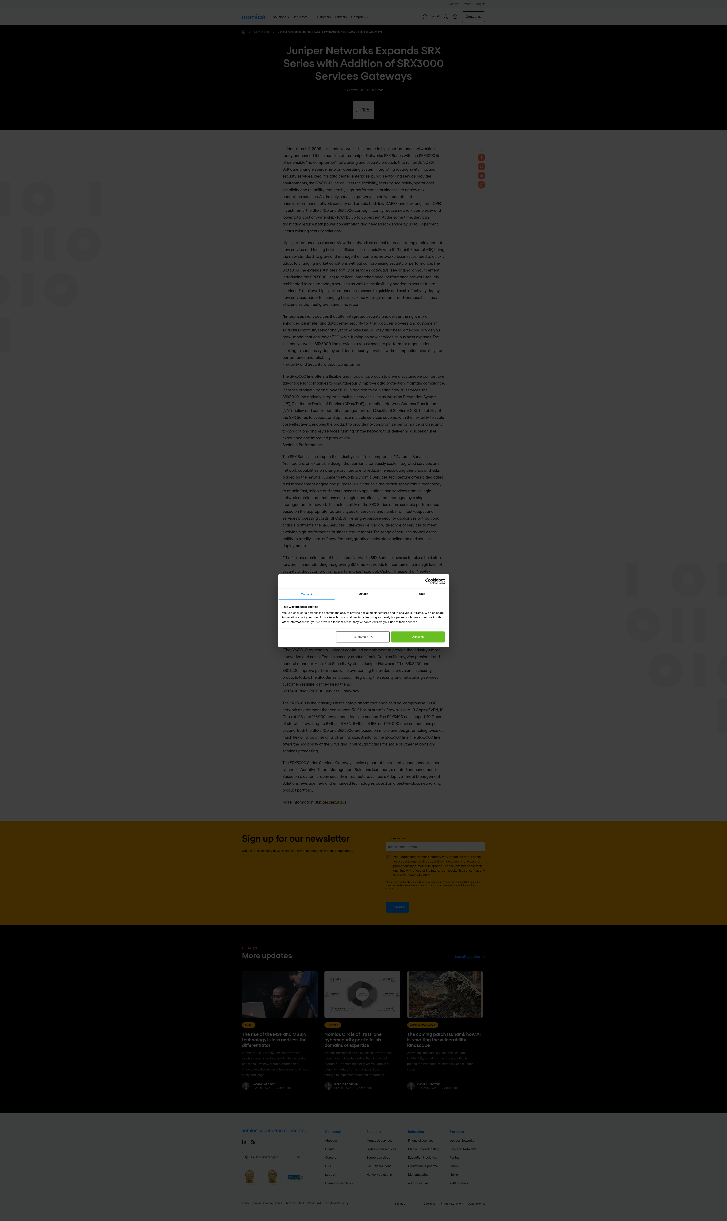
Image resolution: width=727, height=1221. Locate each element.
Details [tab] (363, 593)
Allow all (418, 637)
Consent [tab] (306, 594)
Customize (361, 637)
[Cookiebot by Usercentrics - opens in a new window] (428, 581)
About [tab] (420, 593)
